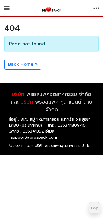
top (94, 208)
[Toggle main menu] (6, 8)
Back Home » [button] (23, 64)
